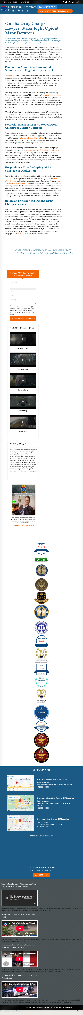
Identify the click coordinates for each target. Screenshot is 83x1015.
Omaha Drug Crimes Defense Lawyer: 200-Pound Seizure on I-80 (41, 249)
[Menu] (78, 9)
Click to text (48, 7)
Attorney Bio (34, 1007)
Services (40, 1007)
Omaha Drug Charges (53, 41)
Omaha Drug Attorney (30, 39)
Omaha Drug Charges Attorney (15, 43)
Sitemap (79, 1011)
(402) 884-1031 (56, 11)
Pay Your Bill (68, 1007)
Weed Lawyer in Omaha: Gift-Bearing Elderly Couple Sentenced (44, 253)
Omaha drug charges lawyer (35, 43)
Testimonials (57, 1007)
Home (28, 1007)
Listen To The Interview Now (23, 525)
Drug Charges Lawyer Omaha (20, 41)
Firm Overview (48, 1007)
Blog (62, 1007)
